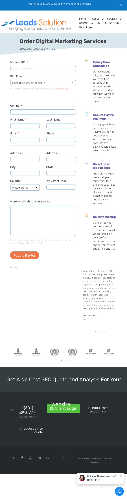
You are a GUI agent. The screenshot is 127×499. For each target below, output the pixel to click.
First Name (18, 119)
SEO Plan (16, 76)
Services (112, 18)
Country (15, 181)
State (50, 167)
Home (82, 18)
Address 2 (52, 153)
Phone (50, 133)
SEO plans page (62, 89)
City (12, 167)
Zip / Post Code (56, 181)
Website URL (20, 62)
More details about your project (30, 201)
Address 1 (16, 153)
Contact (83, 22)
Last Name (53, 119)
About (95, 18)
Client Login (86, 27)
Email (14, 133)
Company (16, 105)
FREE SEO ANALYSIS (109, 22)
